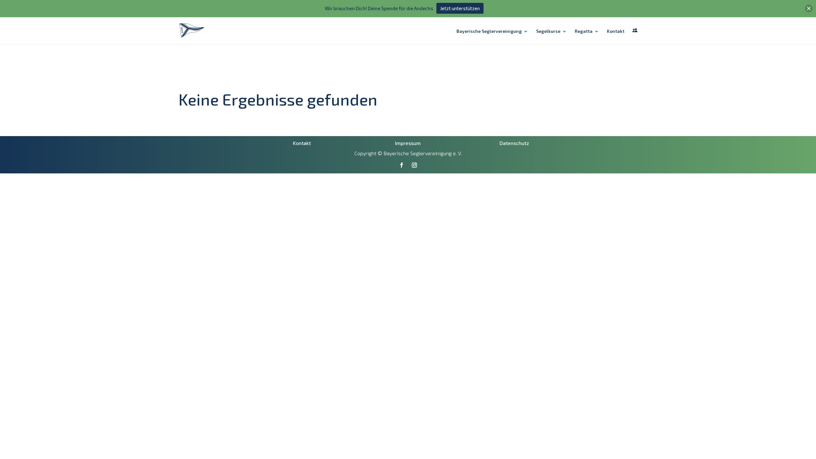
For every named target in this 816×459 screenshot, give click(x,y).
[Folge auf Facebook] (402, 165)
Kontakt (615, 31)
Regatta (584, 31)
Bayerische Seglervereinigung (489, 31)
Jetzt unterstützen (460, 8)
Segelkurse (548, 31)
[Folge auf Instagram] (414, 165)
